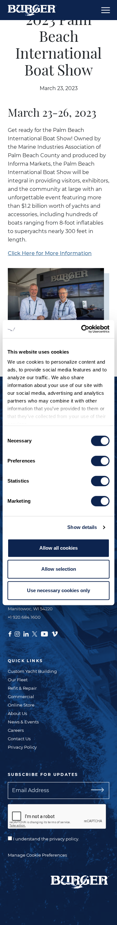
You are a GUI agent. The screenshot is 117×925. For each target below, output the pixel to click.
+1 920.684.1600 (24, 617)
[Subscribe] (101, 790)
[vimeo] (54, 633)
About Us (17, 713)
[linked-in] (26, 633)
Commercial (21, 696)
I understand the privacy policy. (45, 838)
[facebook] (10, 633)
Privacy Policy (22, 747)
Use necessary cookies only (58, 590)
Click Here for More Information (50, 253)
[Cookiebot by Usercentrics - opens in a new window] (83, 329)
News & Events (23, 721)
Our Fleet (18, 679)
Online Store (21, 705)
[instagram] (17, 633)
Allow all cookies (58, 548)
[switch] (100, 461)
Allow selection (58, 569)
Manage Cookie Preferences (37, 855)
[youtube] (44, 633)
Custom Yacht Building (32, 671)
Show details (82, 527)
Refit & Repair (22, 688)
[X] (34, 633)
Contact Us (19, 738)
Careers (16, 730)
